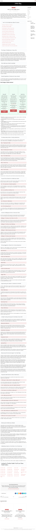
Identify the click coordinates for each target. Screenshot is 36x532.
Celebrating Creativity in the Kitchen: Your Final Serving (8, 44)
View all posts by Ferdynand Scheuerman (13, 488)
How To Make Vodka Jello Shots (33, 31)
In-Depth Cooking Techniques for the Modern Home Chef (9, 37)
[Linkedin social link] (22, 493)
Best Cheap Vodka (3, 472)
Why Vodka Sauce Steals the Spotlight (6, 26)
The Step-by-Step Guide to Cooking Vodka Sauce (8, 29)
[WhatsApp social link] (24, 493)
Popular (28, 14)
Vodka (28, 18)
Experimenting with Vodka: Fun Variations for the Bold (8, 36)
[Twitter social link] (17, 493)
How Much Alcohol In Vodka (33, 23)
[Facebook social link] (15, 493)
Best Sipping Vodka (9, 469)
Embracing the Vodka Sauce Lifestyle (6, 42)
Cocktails (29, 11)
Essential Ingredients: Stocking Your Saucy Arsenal (8, 28)
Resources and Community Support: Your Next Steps (8, 39)
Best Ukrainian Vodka (9, 474)
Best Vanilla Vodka (9, 472)
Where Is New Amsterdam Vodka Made (33, 35)
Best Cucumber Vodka (23, 467)
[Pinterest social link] (20, 493)
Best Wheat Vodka (16, 469)
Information (13, 7)
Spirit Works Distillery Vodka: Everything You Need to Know (33, 27)
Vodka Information (3, 493)
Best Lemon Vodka (16, 474)
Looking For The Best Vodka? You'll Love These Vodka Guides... (10, 45)
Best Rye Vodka (16, 467)
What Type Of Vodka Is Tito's (32, 38)
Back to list (13, 496)
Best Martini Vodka (16, 472)
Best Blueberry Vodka (10, 475)
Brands (28, 10)
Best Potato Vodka (3, 467)
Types (28, 15)
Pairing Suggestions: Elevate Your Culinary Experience (8, 34)
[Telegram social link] (25, 493)
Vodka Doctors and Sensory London (20, 511)
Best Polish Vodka (9, 467)
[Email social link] (19, 493)
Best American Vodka (3, 474)
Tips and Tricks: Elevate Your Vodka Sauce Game (8, 31)
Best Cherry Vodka (16, 475)
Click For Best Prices (4, 111)
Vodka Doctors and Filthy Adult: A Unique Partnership (6, 511)
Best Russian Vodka (3, 469)
